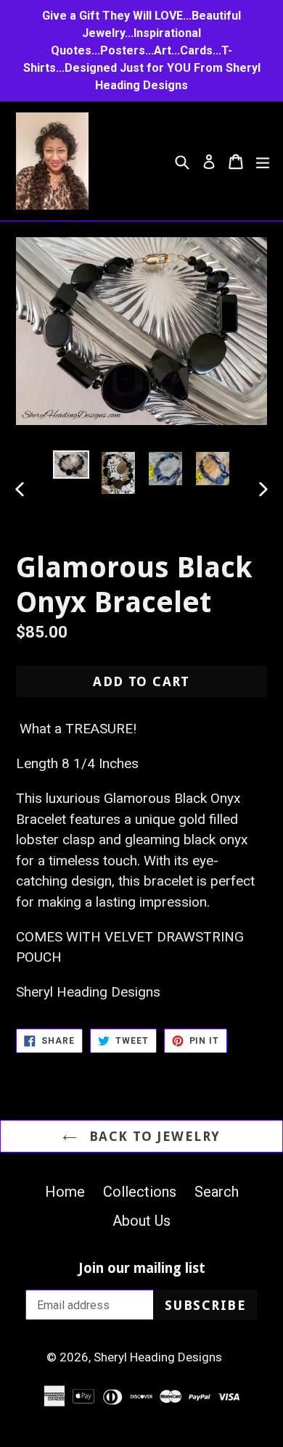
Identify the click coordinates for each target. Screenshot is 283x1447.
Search (216, 1191)
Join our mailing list (141, 1269)
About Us (141, 1220)
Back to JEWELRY (152, 1136)
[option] (70, 464)
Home (65, 1191)
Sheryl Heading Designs (158, 1357)
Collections (139, 1191)
